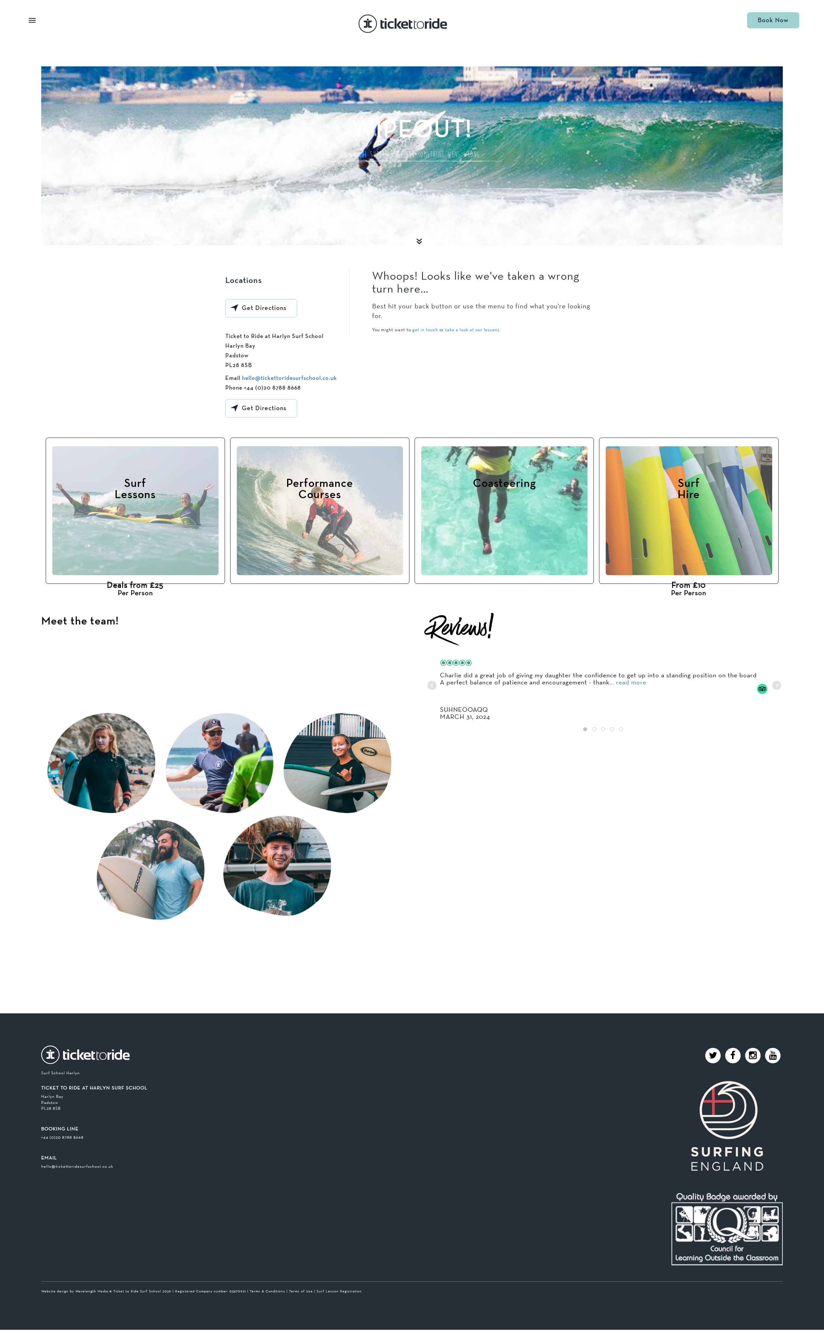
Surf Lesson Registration (339, 1291)
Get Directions (264, 308)
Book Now (773, 20)
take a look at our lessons (472, 330)
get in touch (425, 330)
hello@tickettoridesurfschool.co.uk (289, 378)
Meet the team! (80, 621)
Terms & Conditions (267, 1291)
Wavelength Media (91, 1291)
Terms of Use (301, 1291)
